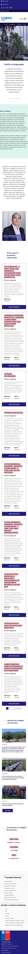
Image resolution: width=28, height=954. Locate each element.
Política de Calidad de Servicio (11, 899)
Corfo (24, 24)
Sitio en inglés (5, 1)
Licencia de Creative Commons (9, 948)
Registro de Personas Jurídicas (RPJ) (14, 925)
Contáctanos (5, 4)
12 (14, 708)
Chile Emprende (8, 881)
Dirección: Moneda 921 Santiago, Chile (10, 946)
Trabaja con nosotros (9, 888)
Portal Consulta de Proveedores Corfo (14, 923)
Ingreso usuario (5, 11)
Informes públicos (8, 893)
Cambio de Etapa (9, 918)
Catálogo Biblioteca (9, 895)
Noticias (19, 24)
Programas (12, 24)
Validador (7, 913)
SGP (6, 909)
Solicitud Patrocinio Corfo (10, 883)
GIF (6, 911)
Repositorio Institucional (10, 897)
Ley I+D (7, 916)
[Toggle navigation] (23, 18)
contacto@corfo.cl (7, 952)
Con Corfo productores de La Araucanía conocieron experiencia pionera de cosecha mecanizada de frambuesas (13, 778)
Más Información (14, 307)
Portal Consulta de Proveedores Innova (14, 920)
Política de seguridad (7, 944)
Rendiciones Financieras (10, 886)
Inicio (6, 24)
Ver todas (7, 810)
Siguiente (18, 708)
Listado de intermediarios (10, 890)
